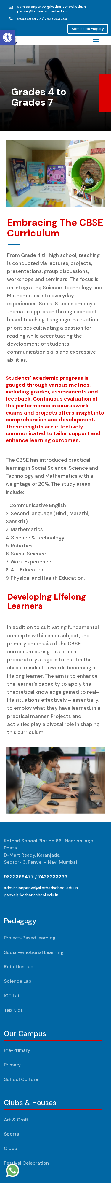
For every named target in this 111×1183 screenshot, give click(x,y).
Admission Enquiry (88, 28)
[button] (7, 37)
